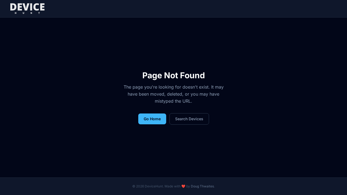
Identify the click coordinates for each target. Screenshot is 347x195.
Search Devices (189, 118)
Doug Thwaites (202, 186)
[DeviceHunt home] (27, 8)
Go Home (152, 118)
